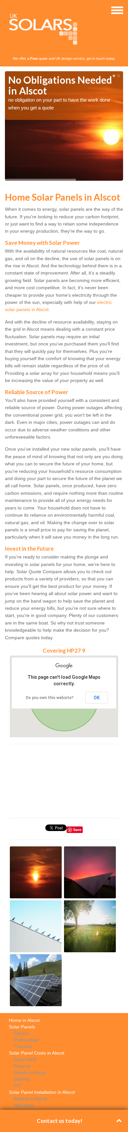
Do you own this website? (50, 697)
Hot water (24, 1105)
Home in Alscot (24, 1020)
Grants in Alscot (30, 1072)
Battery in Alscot (30, 1098)
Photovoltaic (26, 1039)
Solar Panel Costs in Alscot (36, 1053)
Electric (21, 1033)
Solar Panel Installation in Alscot (42, 1092)
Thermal (22, 1046)
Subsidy (22, 1079)
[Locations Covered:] (8, 10)
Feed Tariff (25, 1059)
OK (97, 697)
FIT (17, 1085)
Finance (22, 1066)
